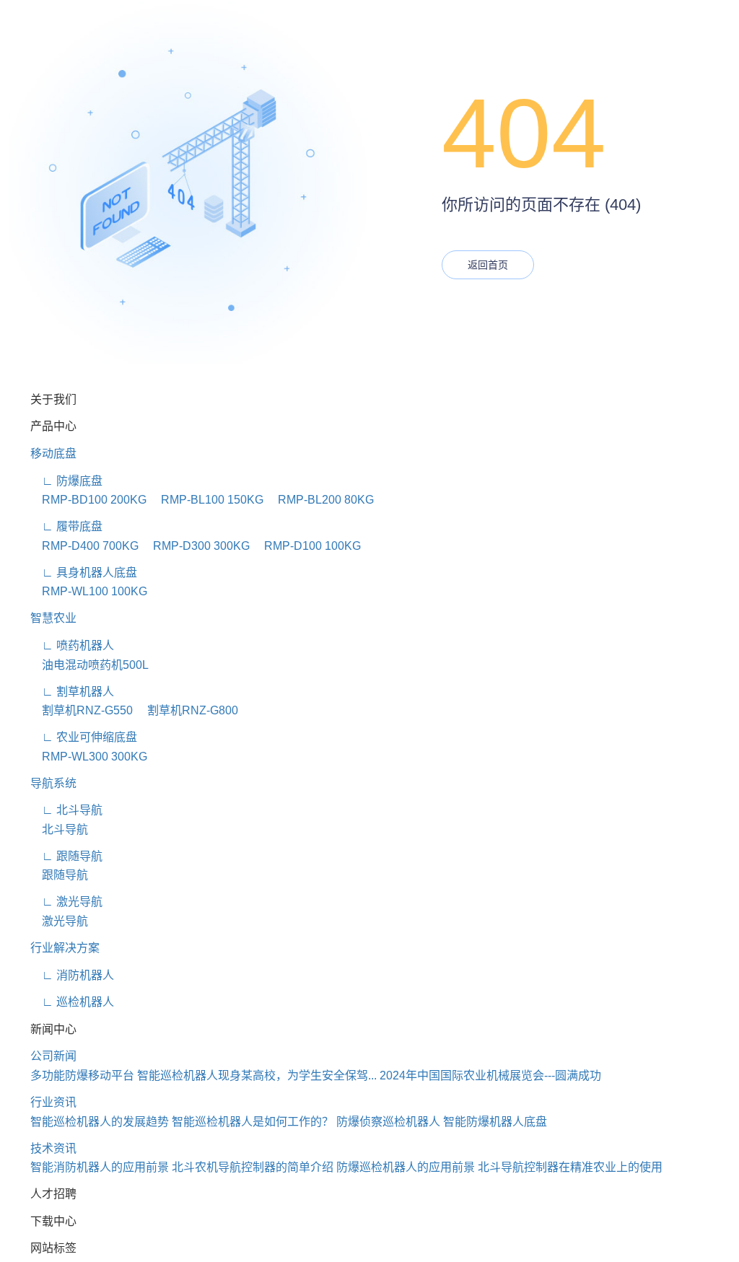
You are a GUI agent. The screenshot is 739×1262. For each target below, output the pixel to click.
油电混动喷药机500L (89, 665)
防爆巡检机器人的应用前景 (405, 1167)
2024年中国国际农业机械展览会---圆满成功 (490, 1075)
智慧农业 (53, 618)
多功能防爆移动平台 (82, 1075)
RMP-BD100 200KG (88, 500)
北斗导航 (59, 829)
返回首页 (488, 265)
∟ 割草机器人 (72, 691)
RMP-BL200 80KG (320, 500)
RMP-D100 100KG (307, 546)
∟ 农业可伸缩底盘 (83, 737)
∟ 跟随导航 (66, 856)
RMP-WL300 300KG (88, 756)
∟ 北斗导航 (66, 810)
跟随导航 (59, 875)
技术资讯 (53, 1148)
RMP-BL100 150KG (206, 500)
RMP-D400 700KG (84, 546)
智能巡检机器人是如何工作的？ (252, 1122)
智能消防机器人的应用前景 (99, 1167)
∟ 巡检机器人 (72, 1002)
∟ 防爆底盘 (66, 481)
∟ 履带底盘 (66, 526)
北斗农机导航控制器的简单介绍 (252, 1167)
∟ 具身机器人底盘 (83, 572)
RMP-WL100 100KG (88, 591)
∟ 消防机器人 (72, 975)
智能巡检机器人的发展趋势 (99, 1122)
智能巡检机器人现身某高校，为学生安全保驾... (257, 1075)
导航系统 (53, 783)
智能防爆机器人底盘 (495, 1122)
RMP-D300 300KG (195, 546)
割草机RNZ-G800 (187, 710)
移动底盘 (53, 453)
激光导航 (59, 921)
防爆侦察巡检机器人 (388, 1122)
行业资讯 (53, 1102)
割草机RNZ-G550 (81, 710)
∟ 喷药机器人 (72, 645)
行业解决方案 (65, 948)
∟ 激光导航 (66, 901)
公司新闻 (53, 1056)
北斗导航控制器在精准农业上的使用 (570, 1167)
